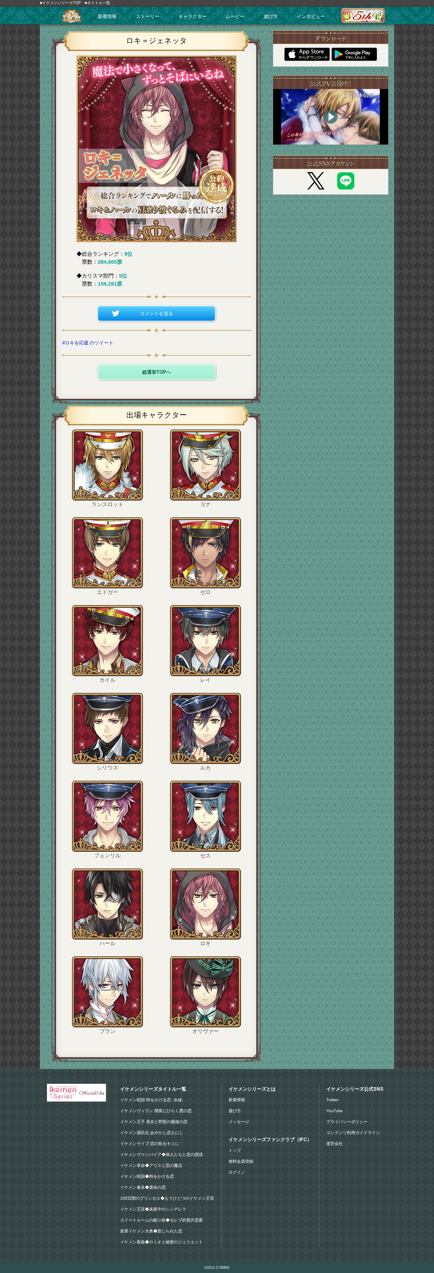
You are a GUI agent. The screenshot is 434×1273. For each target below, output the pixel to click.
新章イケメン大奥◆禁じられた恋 (151, 1231)
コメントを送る (156, 313)
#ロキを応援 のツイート (87, 342)
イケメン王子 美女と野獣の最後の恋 (153, 1121)
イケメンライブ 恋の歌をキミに (149, 1143)
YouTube (334, 1110)
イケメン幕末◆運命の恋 (143, 1187)
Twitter (332, 1099)
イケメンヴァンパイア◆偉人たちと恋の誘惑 (161, 1154)
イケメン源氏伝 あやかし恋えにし (151, 1132)
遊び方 (271, 16)
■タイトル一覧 (97, 3)
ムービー (235, 16)
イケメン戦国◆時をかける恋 (147, 1176)
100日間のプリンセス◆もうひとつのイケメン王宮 (167, 1198)
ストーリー (147, 16)
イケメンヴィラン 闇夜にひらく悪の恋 (156, 1110)
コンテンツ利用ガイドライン (353, 1132)
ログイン (237, 1172)
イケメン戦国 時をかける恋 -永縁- (151, 1099)
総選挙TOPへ (156, 372)
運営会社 (334, 1143)
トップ (235, 1150)
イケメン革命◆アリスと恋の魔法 (151, 1165)
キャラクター (192, 16)
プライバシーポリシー (347, 1121)
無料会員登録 (241, 1161)
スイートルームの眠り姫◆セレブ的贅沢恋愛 (161, 1220)
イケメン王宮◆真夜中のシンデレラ (153, 1209)
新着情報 (107, 16)
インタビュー (311, 16)
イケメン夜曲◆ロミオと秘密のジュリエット (161, 1242)
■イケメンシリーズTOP (60, 3)
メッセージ (239, 1121)
